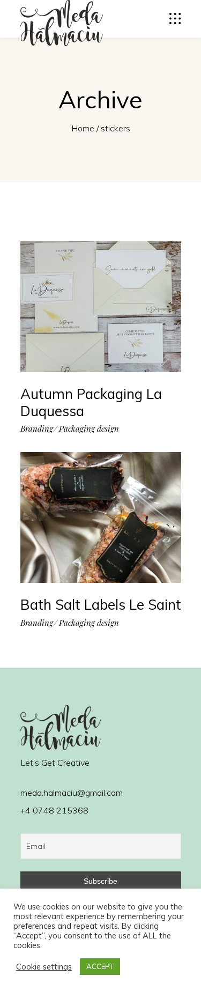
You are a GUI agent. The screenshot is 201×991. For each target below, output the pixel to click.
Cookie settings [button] (44, 967)
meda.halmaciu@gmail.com (71, 792)
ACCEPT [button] (100, 966)
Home (82, 128)
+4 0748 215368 (54, 810)
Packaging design (89, 429)
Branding (36, 429)
